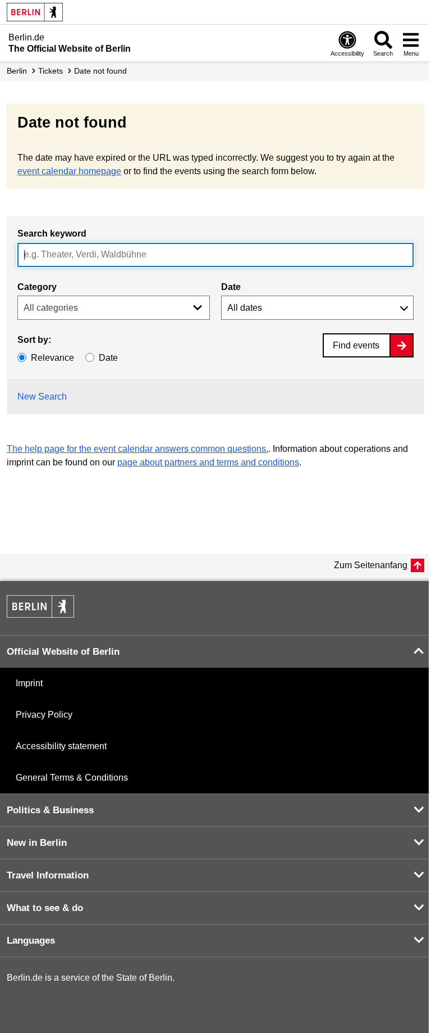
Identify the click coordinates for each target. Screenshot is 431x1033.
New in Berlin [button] (37, 842)
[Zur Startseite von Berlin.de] (40, 614)
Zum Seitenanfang (370, 565)
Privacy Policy (44, 714)
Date (231, 287)
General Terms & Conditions (72, 777)
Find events (356, 345)
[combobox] (215, 255)
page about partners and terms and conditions (208, 462)
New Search (42, 396)
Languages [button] (31, 940)
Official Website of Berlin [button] (63, 651)
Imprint (29, 683)
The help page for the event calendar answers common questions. (137, 449)
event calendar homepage (69, 171)
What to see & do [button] (45, 908)
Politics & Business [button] (50, 810)
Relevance (52, 358)
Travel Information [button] (48, 875)
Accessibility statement (61, 746)
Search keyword (51, 233)
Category (37, 287)
